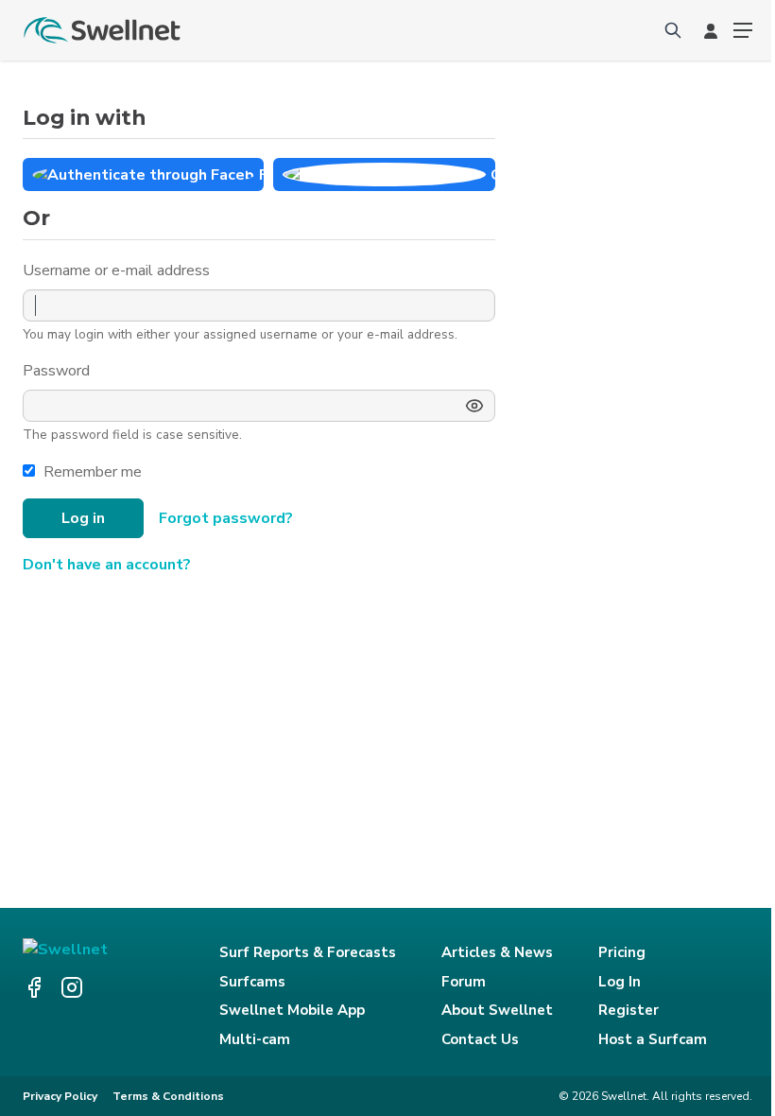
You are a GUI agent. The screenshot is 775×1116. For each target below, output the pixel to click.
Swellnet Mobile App (292, 1010)
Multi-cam (254, 1039)
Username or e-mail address (118, 270)
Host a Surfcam (652, 1039)
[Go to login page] (710, 30)
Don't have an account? (107, 564)
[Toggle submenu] (742, 30)
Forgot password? (226, 518)
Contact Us (480, 1039)
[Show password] (474, 405)
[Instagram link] (71, 987)
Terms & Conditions (168, 1096)
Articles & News (497, 952)
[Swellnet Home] (103, 30)
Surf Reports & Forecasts (307, 952)
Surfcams (252, 981)
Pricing (622, 952)
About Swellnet (497, 1010)
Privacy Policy (60, 1096)
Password (58, 370)
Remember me (92, 472)
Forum (463, 981)
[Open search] (673, 30)
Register (628, 1010)
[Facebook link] (34, 987)
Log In (619, 981)
